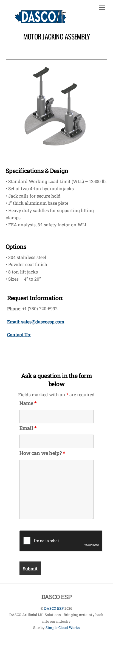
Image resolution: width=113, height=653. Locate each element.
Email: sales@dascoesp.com (35, 321)
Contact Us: (19, 334)
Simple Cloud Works (63, 627)
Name (27, 403)
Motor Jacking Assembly (56, 36)
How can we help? (42, 453)
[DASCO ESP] (40, 20)
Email (27, 428)
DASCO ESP (54, 608)
